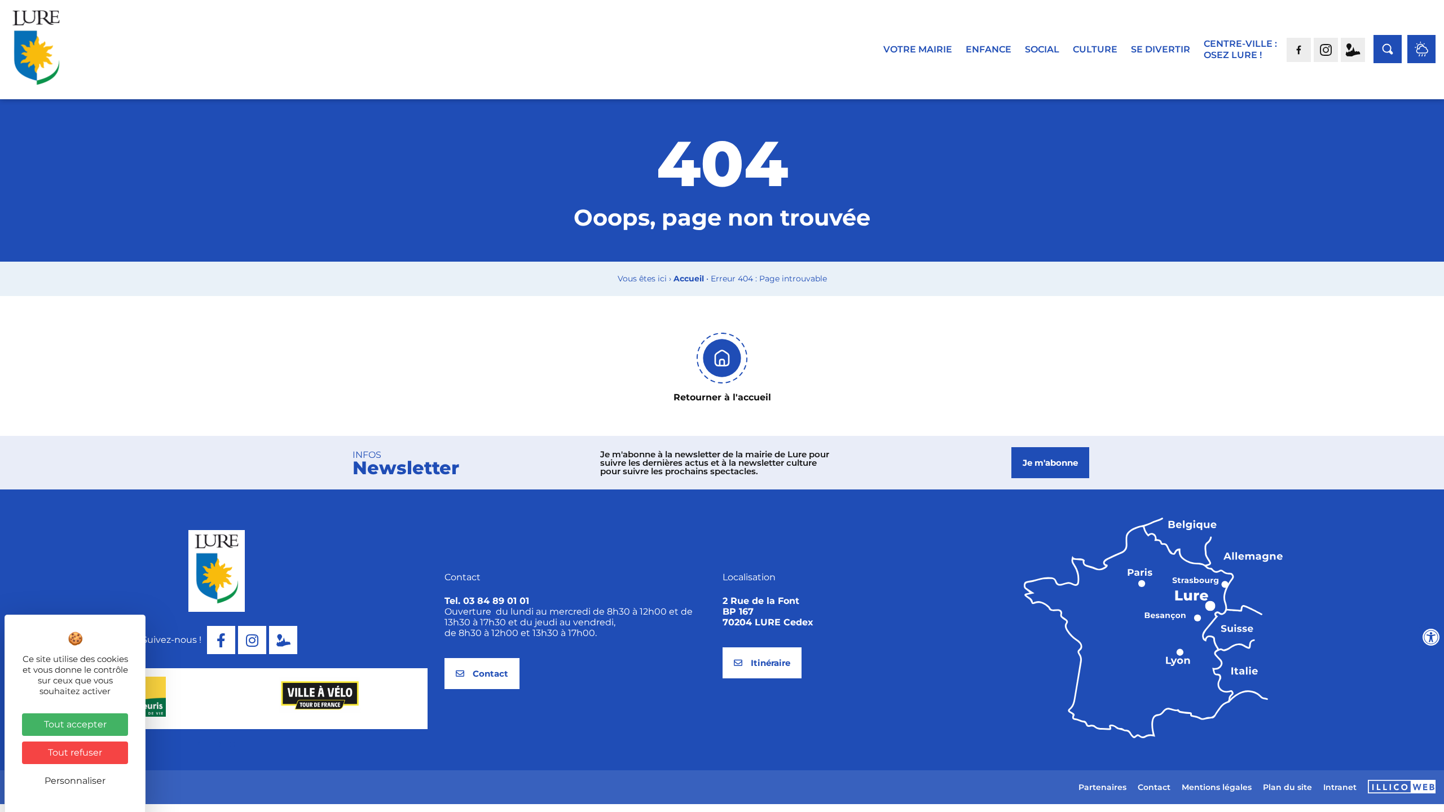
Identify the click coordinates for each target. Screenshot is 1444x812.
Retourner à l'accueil (722, 397)
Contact (1154, 787)
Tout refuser (75, 752)
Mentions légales (1217, 787)
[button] (209, 744)
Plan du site (1287, 787)
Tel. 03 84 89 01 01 (486, 600)
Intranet (1340, 787)
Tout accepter (75, 724)
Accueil (688, 278)
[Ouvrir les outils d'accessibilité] (1431, 637)
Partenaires (1102, 787)
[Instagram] (252, 640)
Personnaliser (75, 780)
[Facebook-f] (221, 640)
